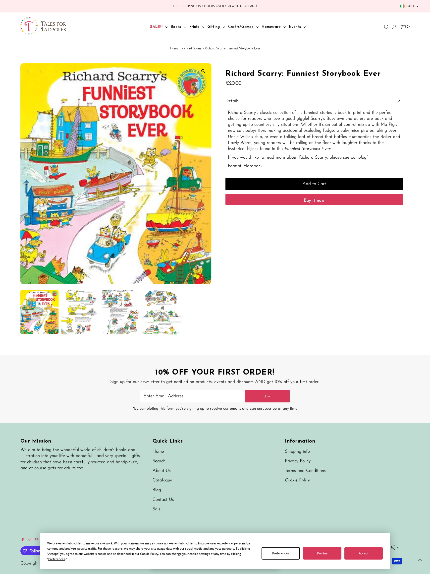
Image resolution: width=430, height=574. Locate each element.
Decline (322, 553)
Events (295, 27)
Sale (157, 509)
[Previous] (28, 71)
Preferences (280, 553)
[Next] (40, 71)
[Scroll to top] (420, 560)
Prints (195, 27)
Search (159, 461)
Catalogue (162, 480)
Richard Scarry (191, 48)
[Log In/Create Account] (394, 27)
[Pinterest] (36, 540)
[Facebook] (22, 540)
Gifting (214, 27)
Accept (363, 553)
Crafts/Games (241, 27)
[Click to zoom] (203, 71)
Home (174, 48)
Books (177, 27)
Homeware (272, 27)
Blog (157, 490)
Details (232, 101)
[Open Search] (386, 27)
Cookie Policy (297, 480)
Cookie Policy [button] (149, 554)
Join (267, 396)
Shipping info (297, 451)
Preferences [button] (56, 559)
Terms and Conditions (305, 471)
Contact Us (163, 500)
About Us (162, 471)
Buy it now (314, 200)
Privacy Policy (298, 461)
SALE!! (157, 27)
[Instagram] (29, 540)
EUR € (410, 6)
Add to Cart (314, 184)
